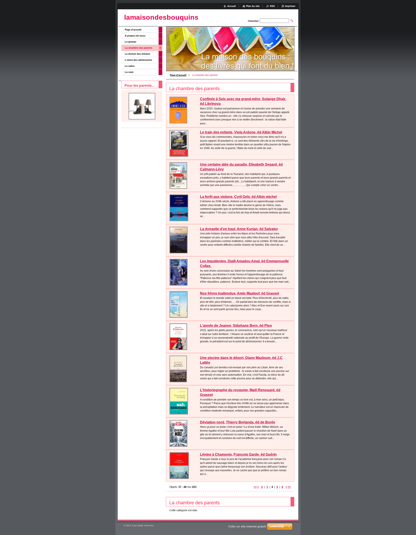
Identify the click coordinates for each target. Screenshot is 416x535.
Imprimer (290, 6)
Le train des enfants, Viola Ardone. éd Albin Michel (241, 132)
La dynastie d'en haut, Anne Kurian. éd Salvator (239, 229)
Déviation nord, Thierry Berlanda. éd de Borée (237, 422)
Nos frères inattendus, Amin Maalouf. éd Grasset (239, 293)
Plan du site (253, 6)
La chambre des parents (138, 47)
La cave (129, 72)
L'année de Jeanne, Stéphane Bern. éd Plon (236, 325)
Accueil (231, 6)
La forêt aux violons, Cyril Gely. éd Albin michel (238, 197)
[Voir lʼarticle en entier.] (178, 110)
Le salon (130, 66)
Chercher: (253, 21)
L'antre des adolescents (138, 60)
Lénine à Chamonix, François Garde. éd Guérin (238, 454)
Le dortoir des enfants (137, 54)
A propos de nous (135, 35)
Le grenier (130, 41)
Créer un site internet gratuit (247, 526)
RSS (272, 6)
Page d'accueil (178, 75)
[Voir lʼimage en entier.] (142, 106)
